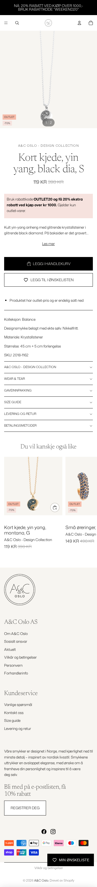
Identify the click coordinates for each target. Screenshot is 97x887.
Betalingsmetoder (20, 425)
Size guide (12, 402)
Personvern (13, 665)
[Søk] (17, 23)
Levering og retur (20, 414)
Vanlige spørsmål (18, 704)
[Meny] (6, 23)
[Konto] (79, 23)
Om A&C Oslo (16, 633)
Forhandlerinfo (16, 673)
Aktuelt (10, 649)
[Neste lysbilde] (87, 507)
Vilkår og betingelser (20, 657)
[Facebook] (44, 831)
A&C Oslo (41, 880)
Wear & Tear (14, 378)
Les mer (48, 243)
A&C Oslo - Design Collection (48, 145)
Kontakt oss (14, 712)
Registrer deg (25, 807)
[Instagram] (53, 831)
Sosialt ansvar (15, 641)
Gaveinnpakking (18, 390)
